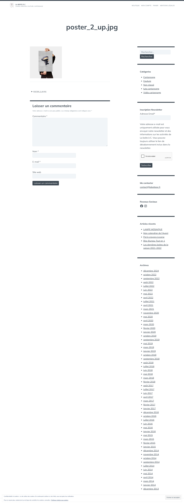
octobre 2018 (149, 355)
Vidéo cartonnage (152, 92)
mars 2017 (148, 400)
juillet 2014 (148, 465)
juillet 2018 (148, 366)
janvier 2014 (149, 485)
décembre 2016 (151, 412)
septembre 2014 (151, 462)
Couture (147, 81)
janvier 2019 (149, 351)
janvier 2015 (149, 446)
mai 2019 (148, 343)
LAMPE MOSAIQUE (152, 229)
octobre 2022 (149, 274)
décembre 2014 (151, 450)
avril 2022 (148, 297)
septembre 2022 (151, 278)
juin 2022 (148, 290)
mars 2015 (148, 439)
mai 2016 (148, 427)
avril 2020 (148, 320)
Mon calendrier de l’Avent (155, 233)
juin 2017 (148, 393)
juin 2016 (148, 423)
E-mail (36, 161)
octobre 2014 (149, 458)
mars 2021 (148, 309)
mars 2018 (148, 378)
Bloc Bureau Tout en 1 (154, 240)
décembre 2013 (151, 488)
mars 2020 (148, 324)
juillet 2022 (148, 286)
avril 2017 (148, 397)
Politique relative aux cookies (59, 500)
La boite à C (20, 4)
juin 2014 (148, 469)
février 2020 (149, 328)
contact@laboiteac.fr (150, 187)
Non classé (148, 85)
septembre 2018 (151, 358)
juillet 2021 (148, 301)
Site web (36, 172)
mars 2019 (148, 347)
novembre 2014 (151, 454)
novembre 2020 (151, 312)
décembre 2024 (151, 270)
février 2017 (149, 404)
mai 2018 (148, 374)
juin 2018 (148, 370)
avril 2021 (148, 305)
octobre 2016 (149, 416)
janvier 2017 (149, 408)
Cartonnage (149, 77)
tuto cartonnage (151, 88)
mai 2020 (148, 316)
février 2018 (149, 381)
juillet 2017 (148, 389)
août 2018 (148, 362)
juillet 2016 (148, 420)
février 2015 (149, 443)
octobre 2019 (149, 335)
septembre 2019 (151, 339)
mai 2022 (148, 293)
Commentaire (39, 116)
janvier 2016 (149, 431)
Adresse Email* (147, 113)
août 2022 (148, 282)
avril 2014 (148, 477)
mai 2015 (148, 435)
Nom (35, 151)
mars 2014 (148, 481)
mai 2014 (148, 473)
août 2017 (148, 385)
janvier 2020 (149, 332)
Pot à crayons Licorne (153, 237)
